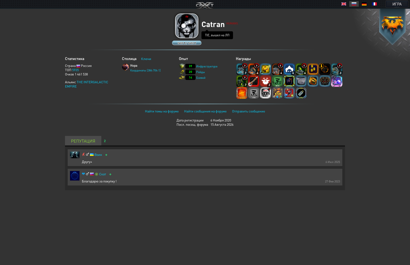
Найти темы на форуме (162, 111)
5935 (75, 70)
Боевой (200, 77)
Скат (102, 174)
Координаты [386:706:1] (145, 70)
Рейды (200, 72)
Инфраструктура (206, 66)
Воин (98, 155)
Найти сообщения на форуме (205, 111)
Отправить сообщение (248, 111)
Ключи (146, 58)
